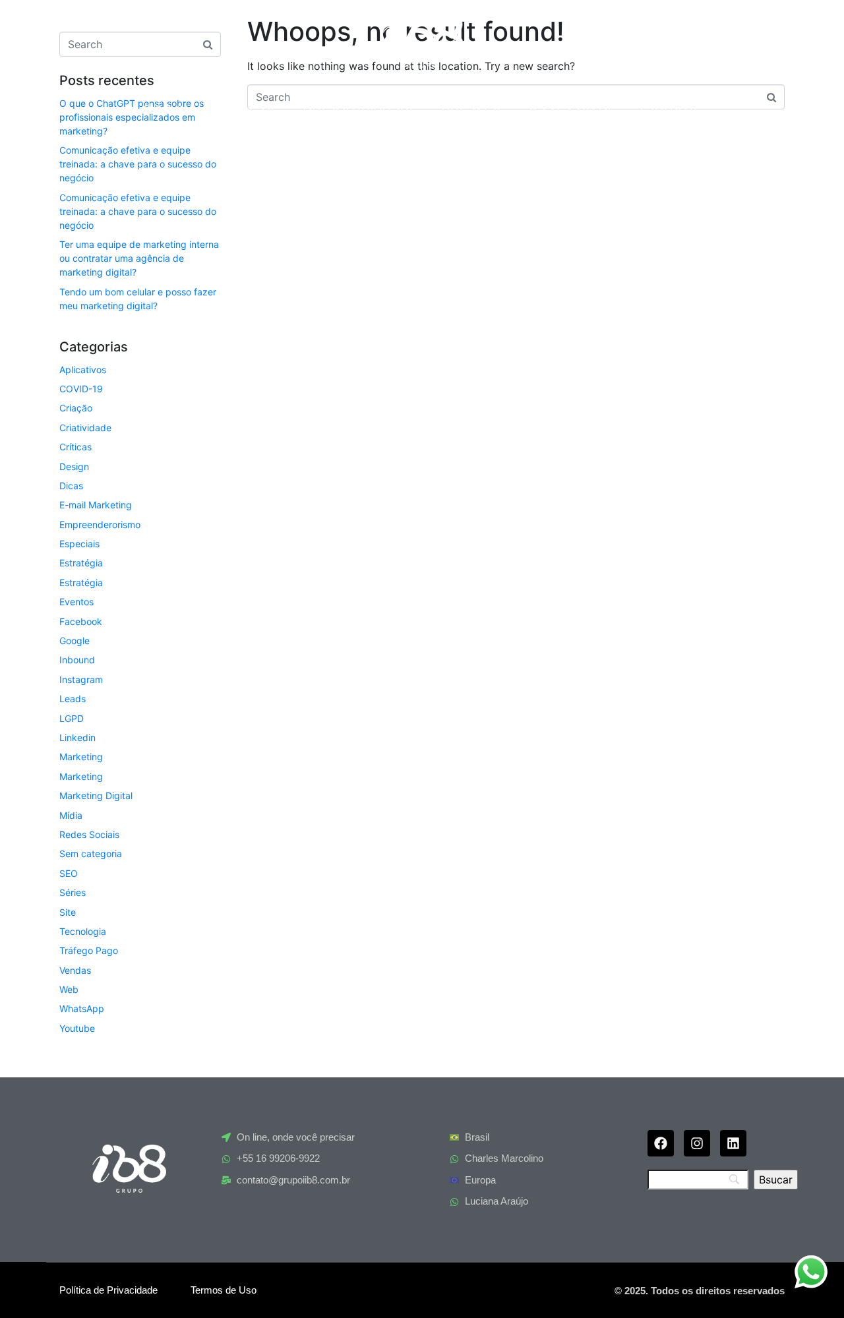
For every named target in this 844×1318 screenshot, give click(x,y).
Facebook (80, 621)
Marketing (81, 756)
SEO (68, 873)
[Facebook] (661, 1143)
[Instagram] (697, 1143)
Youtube (77, 1028)
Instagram (81, 679)
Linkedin (77, 737)
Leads (72, 698)
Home (165, 107)
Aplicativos (82, 369)
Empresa (244, 107)
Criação (75, 407)
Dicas (71, 485)
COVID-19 (81, 388)
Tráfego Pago (88, 950)
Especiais (79, 543)
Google (74, 640)
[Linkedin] (733, 1143)
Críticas (75, 446)
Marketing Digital (96, 795)
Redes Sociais (89, 834)
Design (74, 466)
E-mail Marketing (95, 504)
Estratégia (81, 562)
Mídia (70, 815)
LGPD (71, 718)
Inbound (77, 659)
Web (68, 989)
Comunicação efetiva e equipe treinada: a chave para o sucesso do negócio (137, 163)
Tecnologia (82, 931)
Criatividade (85, 427)
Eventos (76, 601)
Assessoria (571, 107)
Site (67, 912)
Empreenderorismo (99, 524)
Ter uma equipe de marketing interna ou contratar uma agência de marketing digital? (139, 258)
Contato (670, 107)
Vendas (75, 970)
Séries (72, 892)
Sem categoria (90, 853)
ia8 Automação (359, 107)
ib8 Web (472, 107)
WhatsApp (81, 1008)
